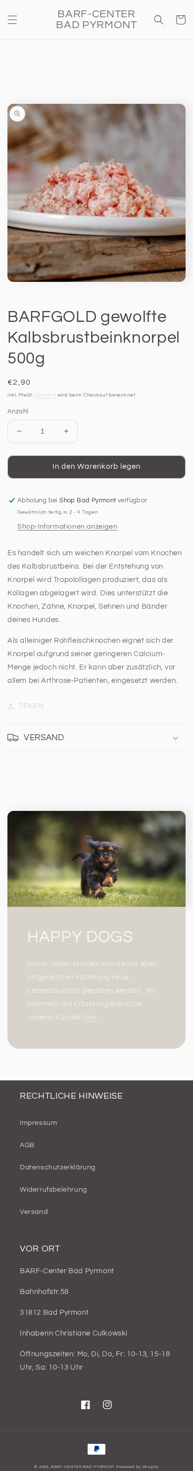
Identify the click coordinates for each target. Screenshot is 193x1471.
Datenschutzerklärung (58, 1167)
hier (90, 1017)
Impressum (38, 1122)
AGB (27, 1145)
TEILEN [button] (31, 705)
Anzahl (17, 411)
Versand (45, 395)
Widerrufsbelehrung (53, 1189)
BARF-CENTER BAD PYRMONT (83, 1467)
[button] (12, 20)
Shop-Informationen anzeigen (67, 526)
